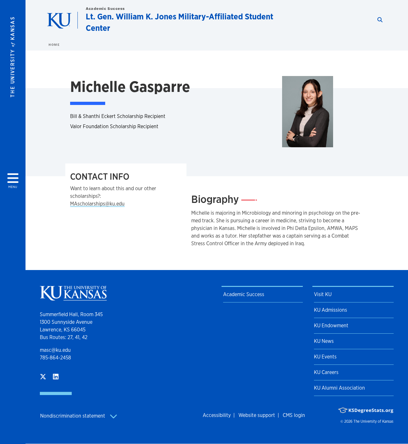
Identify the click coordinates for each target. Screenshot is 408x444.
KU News (324, 341)
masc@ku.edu (55, 350)
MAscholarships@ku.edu (97, 203)
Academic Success (105, 8)
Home (53, 44)
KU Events (325, 356)
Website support (256, 415)
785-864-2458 (55, 357)
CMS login (294, 415)
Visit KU (323, 294)
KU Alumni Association (339, 388)
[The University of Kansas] (73, 298)
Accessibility (217, 415)
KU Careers (326, 372)
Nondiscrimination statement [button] (73, 416)
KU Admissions (330, 310)
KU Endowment (331, 325)
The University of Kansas (373, 421)
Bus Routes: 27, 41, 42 (63, 337)
